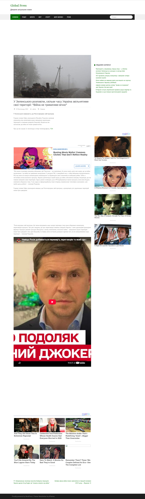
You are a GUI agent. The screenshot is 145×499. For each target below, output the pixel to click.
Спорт (47, 17)
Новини (15, 17)
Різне (69, 17)
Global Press (18, 5)
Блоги (32, 17)
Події (24, 17)
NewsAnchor (43, 496)
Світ (40, 17)
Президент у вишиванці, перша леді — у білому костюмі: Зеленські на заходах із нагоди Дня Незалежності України (111, 71)
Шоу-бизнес (58, 17)
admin (34, 109)
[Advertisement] (72, 36)
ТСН (51, 129)
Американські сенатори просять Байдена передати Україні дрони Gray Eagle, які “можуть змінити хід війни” (32, 482)
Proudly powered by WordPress (22, 496)
